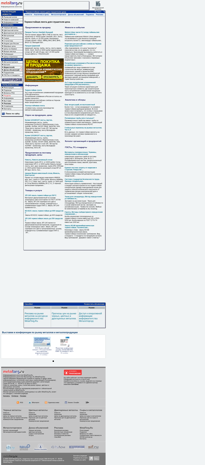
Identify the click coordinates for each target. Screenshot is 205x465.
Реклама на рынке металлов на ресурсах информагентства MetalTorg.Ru (36, 317)
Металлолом (9, 36)
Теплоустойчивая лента (35, 106)
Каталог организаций (10, 430)
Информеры (9, 98)
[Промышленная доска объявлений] (25, 450)
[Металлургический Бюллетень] (77, 450)
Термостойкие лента (33, 90)
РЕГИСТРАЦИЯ (9, 12)
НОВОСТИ (6, 14)
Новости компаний (11, 20)
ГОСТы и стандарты (12, 75)
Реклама (7, 104)
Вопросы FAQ (9, 93)
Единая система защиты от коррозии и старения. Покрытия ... (81, 169)
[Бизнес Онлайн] (40, 450)
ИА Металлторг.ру (86, 437)
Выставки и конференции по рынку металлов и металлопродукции (40, 332)
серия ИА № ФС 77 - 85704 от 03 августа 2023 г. (20, 383)
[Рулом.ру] (58, 450)
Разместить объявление (94, 304)
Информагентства (11, 22)
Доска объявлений (11, 70)
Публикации (8, 54)
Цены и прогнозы (11, 57)
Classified (28, 304)
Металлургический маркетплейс (14, 432)
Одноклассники (53, 402)
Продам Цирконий (32, 46)
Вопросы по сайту (86, 434)
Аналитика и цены (41, 15)
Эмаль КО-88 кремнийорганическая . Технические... (79, 227)
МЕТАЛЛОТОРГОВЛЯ (11, 59)
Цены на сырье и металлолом (90, 416)
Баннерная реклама (61, 430)
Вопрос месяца (10, 51)
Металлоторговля (11, 62)
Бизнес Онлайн (73, 402)
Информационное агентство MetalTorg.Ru (18, 375)
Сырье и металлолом (91, 410)
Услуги (31, 435)
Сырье (6, 38)
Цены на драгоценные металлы (65, 416)
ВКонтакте (35, 402)
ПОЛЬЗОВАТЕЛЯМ (10, 85)
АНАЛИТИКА (7, 25)
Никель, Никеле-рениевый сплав (38, 160)
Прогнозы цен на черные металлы (15, 418)
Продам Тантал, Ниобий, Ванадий (39, 32)
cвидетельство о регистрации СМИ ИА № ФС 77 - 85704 (42, 459)
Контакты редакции (80, 456)
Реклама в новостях (61, 434)
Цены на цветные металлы (38, 416)
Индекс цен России (11, 44)
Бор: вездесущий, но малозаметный (80, 105)
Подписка (7, 90)
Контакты (7, 109)
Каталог (7, 65)
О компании (8, 106)
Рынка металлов (10, 17)
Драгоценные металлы (13, 33)
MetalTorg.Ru (86, 428)
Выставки (7, 101)
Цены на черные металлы (12, 416)
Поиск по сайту (13, 114)
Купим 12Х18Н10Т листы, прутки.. (39, 120)
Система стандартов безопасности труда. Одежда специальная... (82, 180)
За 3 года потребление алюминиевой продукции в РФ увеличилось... (80, 83)
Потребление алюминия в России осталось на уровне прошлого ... (83, 64)
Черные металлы (11, 28)
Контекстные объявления (63, 432)
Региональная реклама (62, 435)
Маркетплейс (9, 67)
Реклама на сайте (79, 460)
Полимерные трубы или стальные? (79, 118)
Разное (37, 308)
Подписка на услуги (80, 458)
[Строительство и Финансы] (93, 450)
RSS (21, 402)
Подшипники (9, 73)
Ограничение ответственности (91, 435)
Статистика (8, 41)
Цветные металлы (11, 30)
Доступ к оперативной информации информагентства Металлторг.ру (90, 317)
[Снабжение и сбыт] (10, 450)
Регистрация (9, 88)
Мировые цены (10, 46)
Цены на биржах (10, 49)
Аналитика (7, 414)
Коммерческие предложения (13, 419)
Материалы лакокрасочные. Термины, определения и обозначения (80, 153)
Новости (28, 15)
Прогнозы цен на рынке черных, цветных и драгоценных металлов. (64, 316)
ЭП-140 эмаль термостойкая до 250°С (40, 195)
